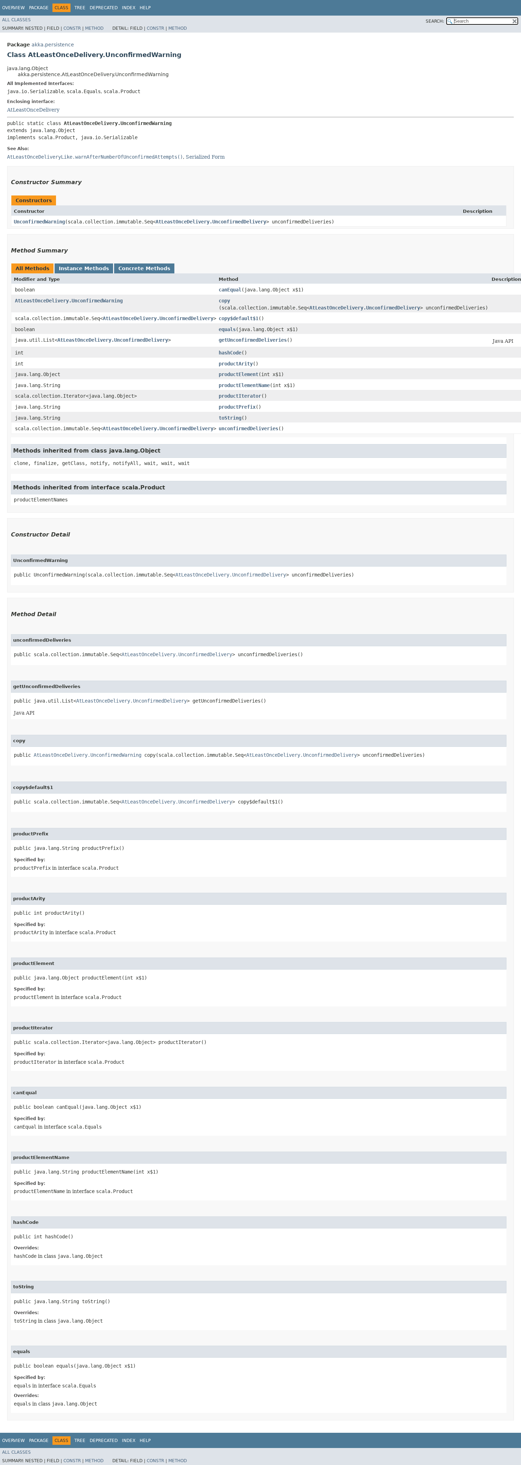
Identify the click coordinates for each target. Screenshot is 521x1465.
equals (227, 329)
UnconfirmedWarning (39, 222)
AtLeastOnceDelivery (33, 110)
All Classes (16, 19)
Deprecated (104, 7)
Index (128, 7)
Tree (79, 7)
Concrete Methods (144, 268)
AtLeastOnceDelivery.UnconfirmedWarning (69, 300)
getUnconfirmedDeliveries (253, 340)
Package (39, 7)
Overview (13, 7)
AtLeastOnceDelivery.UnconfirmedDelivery (211, 222)
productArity (236, 364)
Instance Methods (84, 268)
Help (145, 7)
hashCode (230, 353)
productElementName (244, 385)
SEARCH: (435, 21)
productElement (238, 374)
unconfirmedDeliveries (248, 428)
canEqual (230, 290)
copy (224, 300)
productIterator (240, 396)
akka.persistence (53, 44)
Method (94, 28)
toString (230, 418)
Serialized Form (205, 157)
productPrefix (237, 407)
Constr (72, 28)
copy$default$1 (238, 318)
